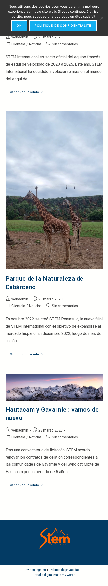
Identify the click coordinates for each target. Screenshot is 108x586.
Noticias (35, 44)
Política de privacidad (65, 570)
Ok (19, 25)
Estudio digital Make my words (54, 575)
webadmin (19, 37)
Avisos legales (35, 570)
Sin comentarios (65, 44)
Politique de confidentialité (63, 25)
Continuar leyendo (28, 93)
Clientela (18, 44)
